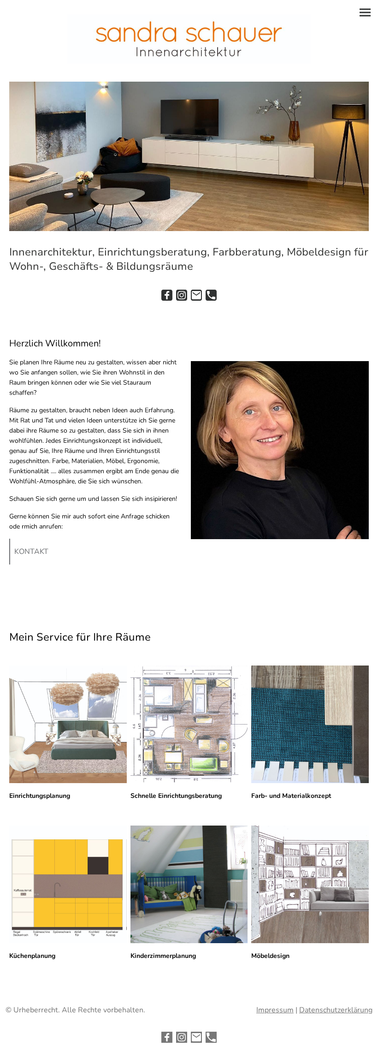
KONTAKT (31, 552)
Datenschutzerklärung (335, 1010)
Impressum (275, 1010)
